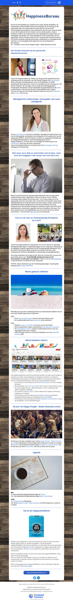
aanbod (55, 91)
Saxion (43, 494)
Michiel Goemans (44, 382)
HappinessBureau (24, 245)
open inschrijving (46, 496)
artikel (59, 87)
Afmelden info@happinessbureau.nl (36, 587)
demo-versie (30, 549)
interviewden (55, 80)
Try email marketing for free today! (36, 599)
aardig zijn (36, 320)
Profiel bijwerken (27, 589)
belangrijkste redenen (24, 329)
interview (33, 212)
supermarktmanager (25, 318)
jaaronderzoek (21, 134)
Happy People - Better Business (29, 503)
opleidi (56, 245)
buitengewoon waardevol (50, 327)
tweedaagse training (51, 145)
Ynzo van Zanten (33, 386)
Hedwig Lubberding (44, 395)
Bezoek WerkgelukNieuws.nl (36, 572)
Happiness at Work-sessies (49, 445)
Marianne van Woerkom (49, 399)
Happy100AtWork (27, 265)
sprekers (16, 445)
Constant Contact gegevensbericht (41, 589)
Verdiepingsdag (18, 501)
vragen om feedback (27, 325)
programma (57, 259)
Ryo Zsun (30, 391)
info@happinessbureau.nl (36, 591)
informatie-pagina (26, 566)
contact (17, 93)
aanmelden (29, 446)
